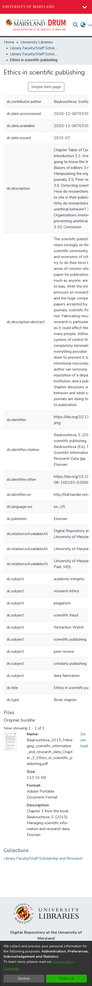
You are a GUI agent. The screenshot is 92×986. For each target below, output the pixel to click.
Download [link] (84, 740)
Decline (24, 978)
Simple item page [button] (46, 87)
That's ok (66, 978)
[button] (36, 25)
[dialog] (46, 963)
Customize (11, 968)
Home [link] (9, 42)
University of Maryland (28, 7)
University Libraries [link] (36, 42)
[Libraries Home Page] (46, 913)
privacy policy (63, 961)
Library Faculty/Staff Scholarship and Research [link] (34, 48)
